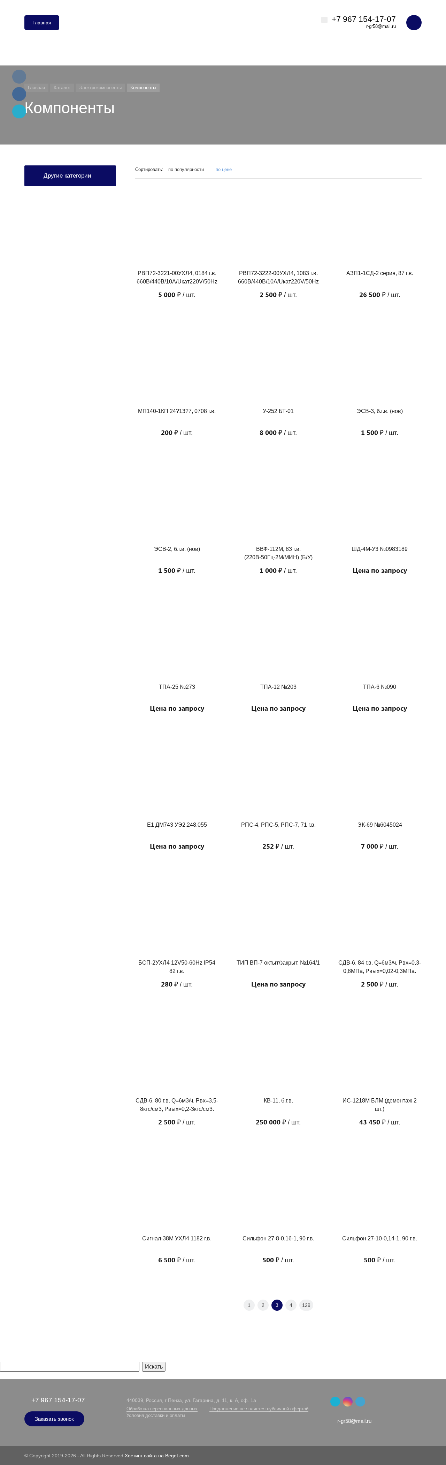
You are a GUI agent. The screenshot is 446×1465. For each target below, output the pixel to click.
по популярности (186, 169)
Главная (41, 22)
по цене (224, 169)
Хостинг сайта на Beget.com (157, 1455)
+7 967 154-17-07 (364, 19)
